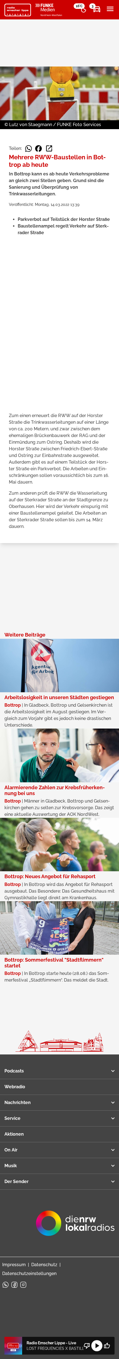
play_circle (97, 1345)
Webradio (14, 1086)
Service (12, 1118)
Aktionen (14, 1134)
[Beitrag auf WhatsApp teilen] (28, 148)
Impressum (14, 1264)
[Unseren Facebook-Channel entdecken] (14, 1284)
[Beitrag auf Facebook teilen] (38, 148)
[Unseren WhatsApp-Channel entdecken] (5, 1284)
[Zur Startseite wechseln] (17, 10)
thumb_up (107, 1345)
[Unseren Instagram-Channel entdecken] (23, 1284)
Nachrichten (17, 1102)
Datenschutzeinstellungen (29, 1273)
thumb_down (87, 1345)
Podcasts (14, 1071)
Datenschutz (44, 1264)
